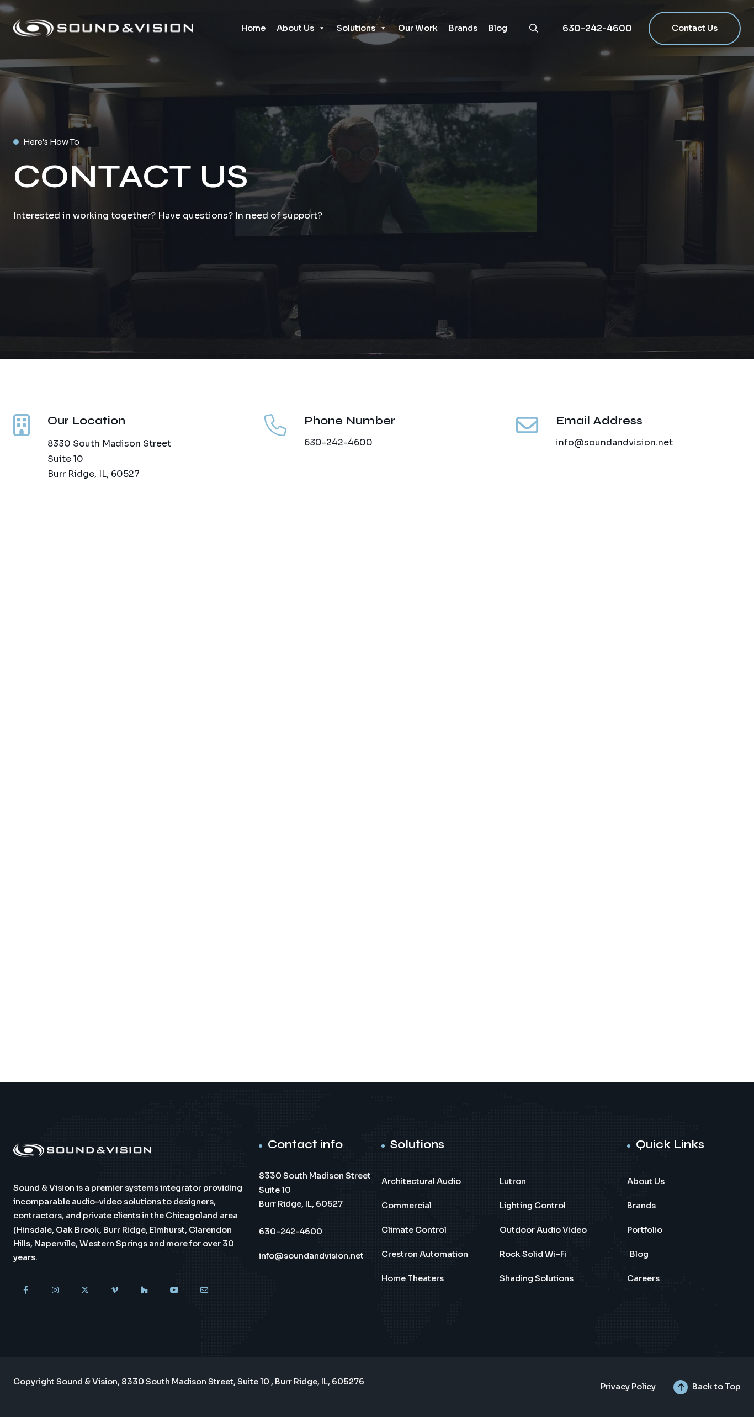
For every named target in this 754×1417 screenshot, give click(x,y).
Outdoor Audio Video (543, 1230)
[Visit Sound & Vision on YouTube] (174, 1290)
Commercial (406, 1206)
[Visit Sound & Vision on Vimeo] (115, 1290)
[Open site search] (534, 28)
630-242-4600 (597, 28)
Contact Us (695, 28)
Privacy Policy (628, 1387)
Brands (463, 28)
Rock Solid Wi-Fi (533, 1254)
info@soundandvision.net (614, 442)
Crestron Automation (424, 1254)
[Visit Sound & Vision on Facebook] (25, 1290)
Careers (643, 1278)
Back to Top (716, 1387)
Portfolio (644, 1230)
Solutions (356, 28)
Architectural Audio (421, 1181)
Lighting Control (533, 1206)
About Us (295, 28)
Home (253, 28)
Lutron (513, 1181)
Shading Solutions (537, 1278)
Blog (497, 28)
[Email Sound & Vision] (204, 1290)
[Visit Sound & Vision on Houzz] (144, 1290)
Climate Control (414, 1230)
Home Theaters (412, 1278)
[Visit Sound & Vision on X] (85, 1290)
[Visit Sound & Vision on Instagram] (55, 1290)
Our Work (418, 28)
